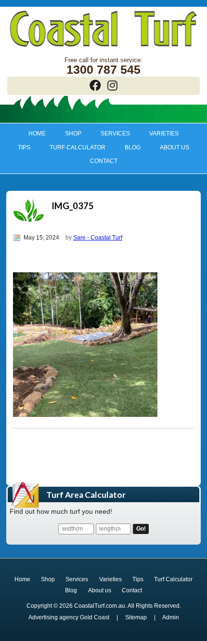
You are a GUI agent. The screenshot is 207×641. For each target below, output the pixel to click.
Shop (68, 133)
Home (37, 133)
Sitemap (136, 617)
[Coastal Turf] (103, 48)
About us (170, 147)
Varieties (159, 133)
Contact (103, 161)
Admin (170, 617)
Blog (133, 147)
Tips (19, 147)
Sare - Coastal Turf (97, 237)
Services (111, 133)
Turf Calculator (77, 147)
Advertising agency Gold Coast (68, 617)
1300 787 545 (103, 70)
